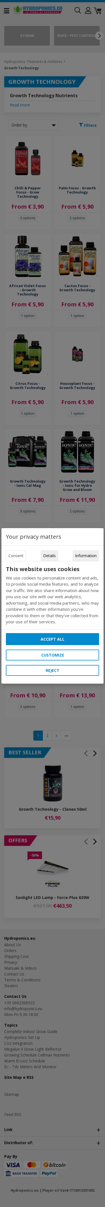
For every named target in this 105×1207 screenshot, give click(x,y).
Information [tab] (86, 555)
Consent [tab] (16, 555)
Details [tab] (49, 555)
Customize (52, 655)
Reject (52, 670)
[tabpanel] (52, 595)
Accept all (52, 639)
